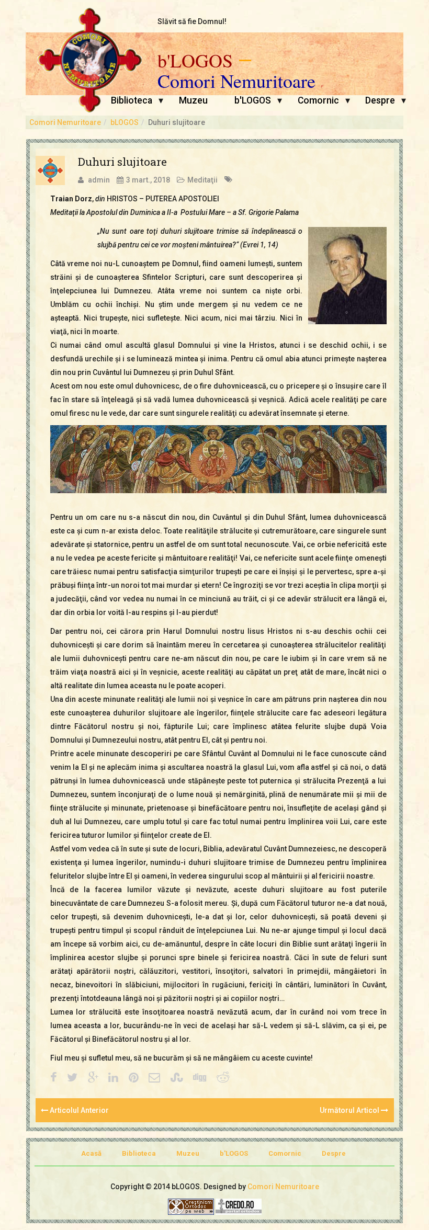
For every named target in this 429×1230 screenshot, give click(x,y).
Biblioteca (131, 100)
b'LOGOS (195, 60)
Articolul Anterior (78, 1110)
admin (99, 180)
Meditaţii (202, 180)
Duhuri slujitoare (122, 161)
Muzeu (193, 100)
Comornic (318, 100)
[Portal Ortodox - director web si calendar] (239, 1206)
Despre (380, 100)
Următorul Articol (350, 1110)
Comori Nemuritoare (236, 81)
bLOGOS (124, 122)
